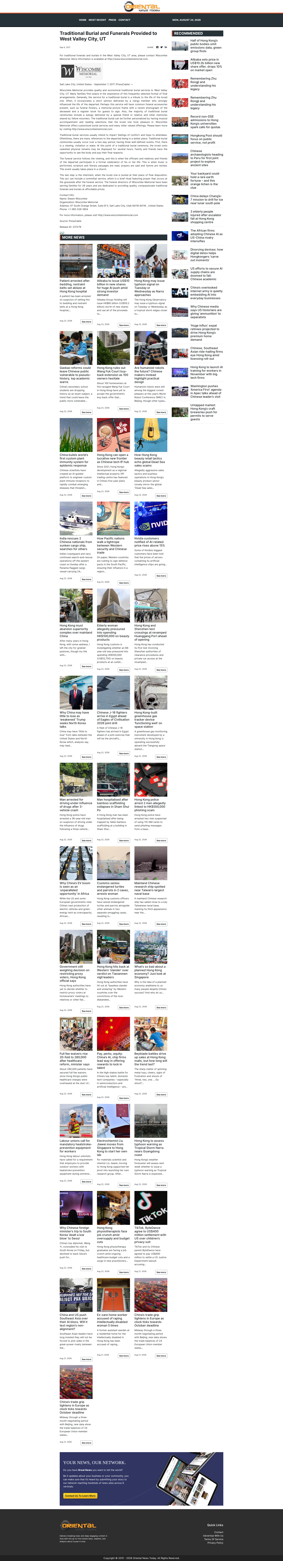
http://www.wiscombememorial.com (92, 129)
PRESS (112, 19)
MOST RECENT (97, 19)
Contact (218, 1532)
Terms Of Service (213, 1539)
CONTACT (124, 19)
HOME (82, 19)
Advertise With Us (213, 1535)
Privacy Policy (215, 1542)
